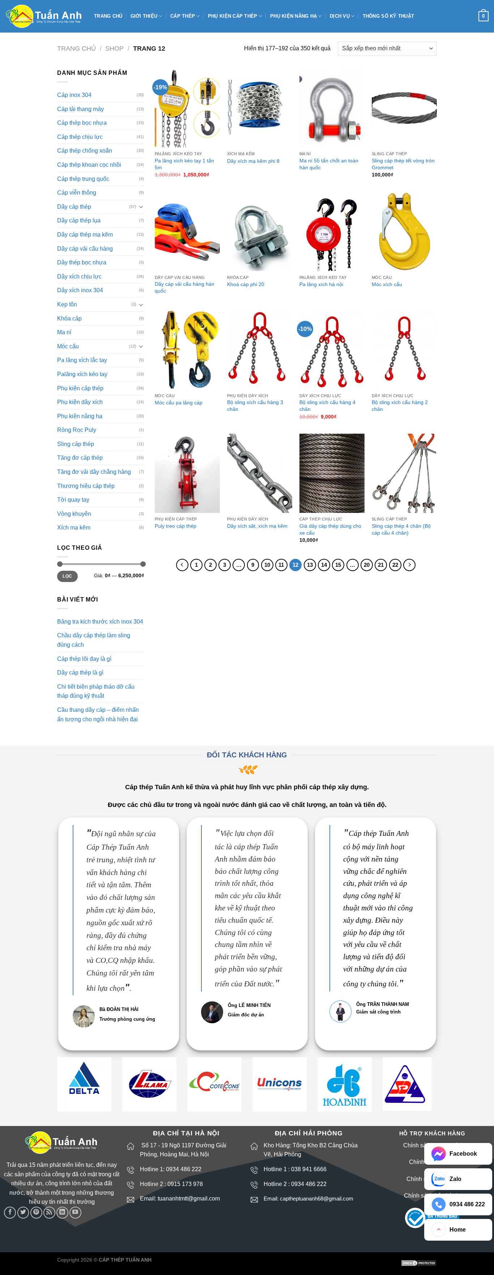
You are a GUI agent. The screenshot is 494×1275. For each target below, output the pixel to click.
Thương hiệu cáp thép (86, 486)
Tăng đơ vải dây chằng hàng (94, 472)
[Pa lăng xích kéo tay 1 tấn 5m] (187, 108)
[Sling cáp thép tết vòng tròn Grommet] (404, 108)
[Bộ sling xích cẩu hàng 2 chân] (404, 349)
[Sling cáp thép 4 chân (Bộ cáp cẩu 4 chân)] (404, 473)
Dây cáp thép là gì (80, 673)
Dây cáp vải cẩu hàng (85, 249)
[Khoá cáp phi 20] (259, 231)
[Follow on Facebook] (10, 1213)
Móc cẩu (68, 346)
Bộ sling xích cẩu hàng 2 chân (400, 405)
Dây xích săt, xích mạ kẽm (257, 526)
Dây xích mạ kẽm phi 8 (253, 161)
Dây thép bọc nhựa (81, 262)
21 (381, 565)
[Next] (409, 565)
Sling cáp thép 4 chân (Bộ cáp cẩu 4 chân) (401, 529)
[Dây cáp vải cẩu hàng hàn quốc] (187, 231)
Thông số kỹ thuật (388, 16)
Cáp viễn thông (76, 193)
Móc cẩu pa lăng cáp (179, 402)
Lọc (67, 576)
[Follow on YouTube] (75, 1213)
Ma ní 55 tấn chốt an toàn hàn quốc (328, 164)
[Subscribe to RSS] (49, 1213)
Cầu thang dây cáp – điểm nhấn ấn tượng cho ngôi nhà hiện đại (98, 714)
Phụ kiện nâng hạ (293, 16)
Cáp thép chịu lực (80, 137)
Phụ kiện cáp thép (232, 16)
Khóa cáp (69, 318)
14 (324, 565)
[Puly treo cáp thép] (187, 473)
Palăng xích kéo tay (82, 374)
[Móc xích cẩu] (404, 231)
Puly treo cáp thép (175, 526)
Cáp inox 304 (74, 95)
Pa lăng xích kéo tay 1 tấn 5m (184, 164)
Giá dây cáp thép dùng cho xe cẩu (330, 529)
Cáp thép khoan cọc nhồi (89, 165)
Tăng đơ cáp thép (80, 458)
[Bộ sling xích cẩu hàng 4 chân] (332, 349)
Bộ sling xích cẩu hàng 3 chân (255, 405)
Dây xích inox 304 (80, 290)
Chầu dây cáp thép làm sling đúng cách (93, 640)
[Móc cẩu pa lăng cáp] (187, 349)
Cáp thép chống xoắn (84, 151)
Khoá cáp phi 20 (245, 284)
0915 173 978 (185, 1184)
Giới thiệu (144, 16)
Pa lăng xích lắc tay (82, 360)
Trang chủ (108, 16)
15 (338, 565)
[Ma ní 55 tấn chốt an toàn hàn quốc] (332, 108)
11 (281, 565)
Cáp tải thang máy (80, 109)
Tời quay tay (73, 500)
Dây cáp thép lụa (79, 220)
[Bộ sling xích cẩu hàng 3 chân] (259, 349)
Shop (114, 48)
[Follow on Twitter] (23, 1213)
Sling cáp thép (75, 444)
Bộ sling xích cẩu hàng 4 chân (327, 405)
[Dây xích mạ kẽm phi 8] (259, 108)
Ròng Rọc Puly (76, 430)
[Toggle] (141, 206)
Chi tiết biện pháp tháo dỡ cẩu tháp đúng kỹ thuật (96, 691)
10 (267, 565)
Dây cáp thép (74, 207)
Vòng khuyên (74, 514)
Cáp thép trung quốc (83, 179)
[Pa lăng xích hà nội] (332, 231)
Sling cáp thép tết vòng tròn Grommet (403, 164)
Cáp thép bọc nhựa (82, 123)
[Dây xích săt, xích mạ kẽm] (259, 473)
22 (395, 565)
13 (310, 565)
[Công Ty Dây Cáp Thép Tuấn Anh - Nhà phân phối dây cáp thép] (44, 16)
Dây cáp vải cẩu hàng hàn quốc (184, 287)
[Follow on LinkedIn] (62, 1213)
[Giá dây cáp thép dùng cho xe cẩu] (332, 473)
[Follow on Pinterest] (36, 1213)
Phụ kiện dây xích (80, 402)
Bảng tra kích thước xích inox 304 (100, 622)
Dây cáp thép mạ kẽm (85, 234)
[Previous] (182, 565)
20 (367, 565)
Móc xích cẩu (387, 284)
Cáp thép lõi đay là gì (84, 659)
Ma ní (64, 332)
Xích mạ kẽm (73, 527)
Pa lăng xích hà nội (321, 284)
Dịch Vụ (340, 16)
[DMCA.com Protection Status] (419, 1263)
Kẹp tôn (67, 304)
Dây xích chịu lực (79, 276)
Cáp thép (182, 16)
